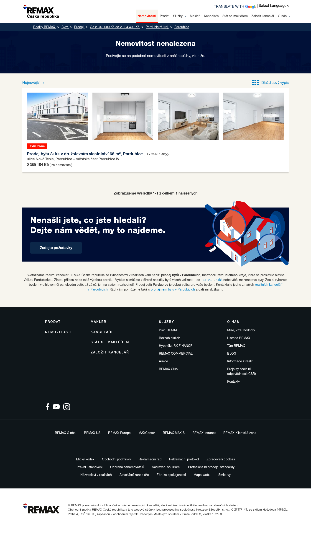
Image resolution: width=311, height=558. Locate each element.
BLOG (231, 353)
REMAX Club (168, 369)
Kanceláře (211, 16)
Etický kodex (85, 459)
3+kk (219, 280)
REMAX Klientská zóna (239, 433)
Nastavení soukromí (166, 467)
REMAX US (92, 433)
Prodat (164, 16)
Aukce (163, 361)
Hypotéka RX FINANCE (175, 346)
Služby (178, 16)
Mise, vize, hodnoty (241, 330)
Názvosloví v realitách (96, 475)
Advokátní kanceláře (134, 475)
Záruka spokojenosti (171, 475)
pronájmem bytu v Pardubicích (173, 289)
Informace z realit (239, 361)
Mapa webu (202, 475)
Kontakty (233, 381)
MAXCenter (146, 433)
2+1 (211, 280)
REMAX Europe (119, 433)
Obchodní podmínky (116, 459)
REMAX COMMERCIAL (176, 353)
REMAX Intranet (204, 433)
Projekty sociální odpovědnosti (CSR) (241, 372)
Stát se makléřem (235, 16)
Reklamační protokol (184, 459)
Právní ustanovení (89, 467)
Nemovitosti (147, 16)
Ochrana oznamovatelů (127, 467)
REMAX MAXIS (174, 433)
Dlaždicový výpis (275, 83)
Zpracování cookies (220, 459)
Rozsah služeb (169, 338)
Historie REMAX (238, 338)
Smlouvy (224, 475)
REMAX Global (65, 433)
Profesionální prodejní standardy (211, 467)
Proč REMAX (168, 330)
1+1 (203, 280)
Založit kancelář (262, 16)
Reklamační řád (150, 459)
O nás (282, 16)
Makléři (195, 16)
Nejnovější (31, 83)
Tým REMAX (236, 346)
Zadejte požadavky (56, 248)
